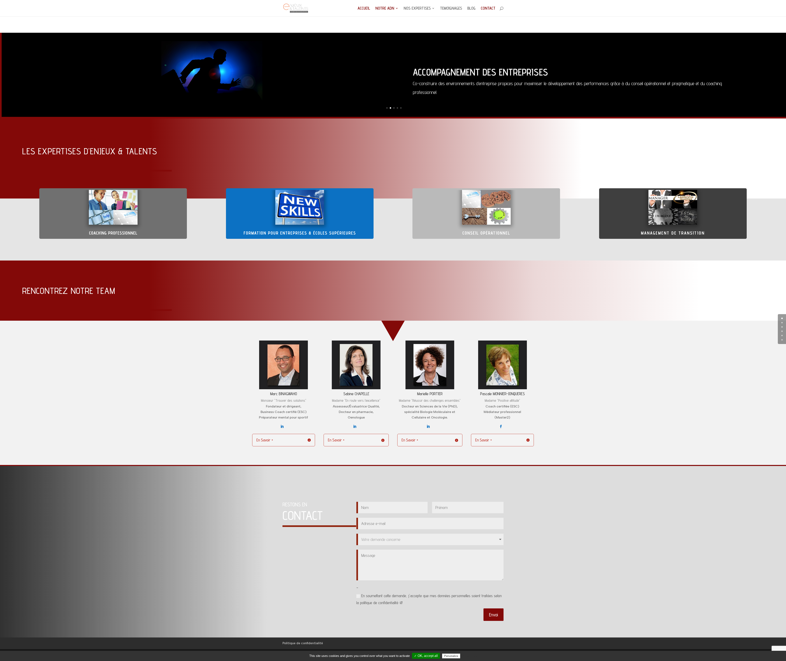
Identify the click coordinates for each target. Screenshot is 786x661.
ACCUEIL (364, 9)
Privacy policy (471, 656)
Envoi (493, 614)
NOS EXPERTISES (417, 9)
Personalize (451, 656)
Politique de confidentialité (302, 643)
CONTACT (488, 9)
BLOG (471, 9)
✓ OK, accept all (426, 656)
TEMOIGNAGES (451, 9)
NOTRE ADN (384, 9)
